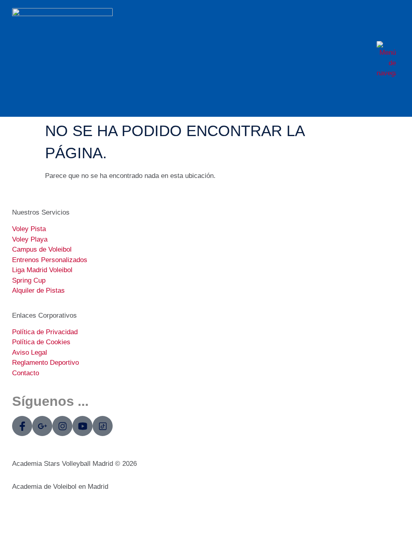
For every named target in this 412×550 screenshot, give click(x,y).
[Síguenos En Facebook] (22, 426)
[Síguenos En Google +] (42, 426)
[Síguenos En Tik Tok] (103, 426)
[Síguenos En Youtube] (82, 426)
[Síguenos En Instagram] (62, 426)
